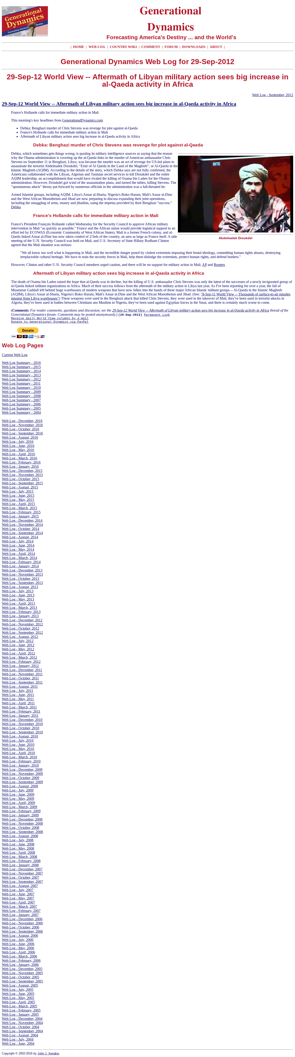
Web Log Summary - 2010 (21, 388)
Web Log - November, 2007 (22, 873)
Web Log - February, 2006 (21, 960)
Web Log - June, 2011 (18, 695)
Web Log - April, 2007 (18, 902)
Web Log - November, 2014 (22, 525)
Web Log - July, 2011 (17, 691)
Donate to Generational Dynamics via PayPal (49, 322)
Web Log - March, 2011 (19, 707)
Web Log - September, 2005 (22, 981)
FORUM (172, 47)
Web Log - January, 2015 (20, 516)
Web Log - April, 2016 (18, 454)
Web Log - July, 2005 (17, 989)
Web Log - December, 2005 (22, 969)
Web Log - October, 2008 (20, 828)
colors (80, 1054)
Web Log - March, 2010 (19, 757)
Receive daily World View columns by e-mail (49, 318)
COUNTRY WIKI (124, 47)
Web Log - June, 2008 (18, 844)
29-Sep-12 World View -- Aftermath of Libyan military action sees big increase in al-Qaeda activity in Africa (119, 104)
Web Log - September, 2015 (22, 483)
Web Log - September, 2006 (22, 931)
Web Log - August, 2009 (20, 786)
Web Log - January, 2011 (20, 716)
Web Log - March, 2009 (19, 807)
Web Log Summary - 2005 (21, 408)
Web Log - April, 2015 (18, 504)
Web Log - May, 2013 (18, 599)
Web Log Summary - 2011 (21, 383)
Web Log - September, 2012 (272, 95)
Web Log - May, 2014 (18, 549)
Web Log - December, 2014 (22, 520)
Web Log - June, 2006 (18, 944)
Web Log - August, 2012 (20, 637)
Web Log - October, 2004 (20, 1027)
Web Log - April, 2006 (18, 952)
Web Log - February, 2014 (21, 562)
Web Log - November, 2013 (22, 574)
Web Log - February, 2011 (21, 711)
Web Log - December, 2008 (22, 819)
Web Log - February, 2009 (21, 811)
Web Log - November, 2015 (22, 475)
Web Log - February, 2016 (21, 462)
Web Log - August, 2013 (20, 587)
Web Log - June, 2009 (18, 794)
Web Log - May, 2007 (18, 898)
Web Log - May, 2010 (18, 749)
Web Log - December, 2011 (22, 670)
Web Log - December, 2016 (22, 421)
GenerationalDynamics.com (82, 120)
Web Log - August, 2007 (20, 886)
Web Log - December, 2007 (22, 869)
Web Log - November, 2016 (22, 425)
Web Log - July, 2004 (17, 1039)
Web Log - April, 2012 (18, 653)
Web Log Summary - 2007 (21, 400)
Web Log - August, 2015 (20, 487)
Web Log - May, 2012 (18, 649)
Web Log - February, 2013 (21, 612)
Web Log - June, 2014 (18, 545)
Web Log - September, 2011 (22, 682)
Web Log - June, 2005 (18, 994)
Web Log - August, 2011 (20, 686)
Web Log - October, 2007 (20, 877)
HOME (78, 47)
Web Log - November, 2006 (22, 923)
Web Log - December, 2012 (22, 620)
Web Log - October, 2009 (20, 778)
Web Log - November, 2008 (22, 823)
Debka (16, 207)
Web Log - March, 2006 (19, 956)
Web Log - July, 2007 (17, 890)
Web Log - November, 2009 (22, 774)
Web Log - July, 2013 (17, 591)
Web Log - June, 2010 (18, 745)
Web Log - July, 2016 (17, 442)
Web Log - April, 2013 (18, 603)
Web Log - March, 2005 (19, 1006)
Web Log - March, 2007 (19, 906)
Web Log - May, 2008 (18, 848)
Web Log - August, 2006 (20, 936)
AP (204, 265)
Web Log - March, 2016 (19, 458)
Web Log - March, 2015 (19, 508)
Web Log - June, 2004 (18, 1043)
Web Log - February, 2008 (21, 861)
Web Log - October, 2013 (20, 579)
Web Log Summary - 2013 (21, 375)
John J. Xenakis (48, 1053)
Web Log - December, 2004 (22, 1019)
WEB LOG (96, 47)
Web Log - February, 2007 (21, 911)
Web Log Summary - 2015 (21, 367)
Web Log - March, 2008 (19, 857)
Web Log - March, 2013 (19, 608)
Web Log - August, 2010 (20, 736)
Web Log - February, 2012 (21, 662)
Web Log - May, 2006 (18, 948)
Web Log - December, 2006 (22, 919)
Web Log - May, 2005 (18, 998)
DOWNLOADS (193, 47)
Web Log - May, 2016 (18, 450)
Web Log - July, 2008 (17, 840)
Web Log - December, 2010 (22, 720)
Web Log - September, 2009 (22, 782)
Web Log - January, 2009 (20, 815)
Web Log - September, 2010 (22, 732)
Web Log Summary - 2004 (21, 412)
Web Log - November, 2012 (22, 624)
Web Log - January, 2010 (20, 765)
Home (71, 1054)
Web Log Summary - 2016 (21, 363)
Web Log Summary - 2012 (21, 379)
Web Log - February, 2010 (21, 761)
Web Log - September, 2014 (22, 533)
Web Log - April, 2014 (18, 554)
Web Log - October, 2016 (20, 429)
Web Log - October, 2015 (20, 479)
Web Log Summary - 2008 (21, 396)
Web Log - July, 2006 (17, 940)
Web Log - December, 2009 (22, 769)
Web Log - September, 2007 (22, 882)
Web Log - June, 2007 (18, 894)
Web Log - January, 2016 (20, 466)
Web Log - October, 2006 (20, 927)
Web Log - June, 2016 (18, 446)
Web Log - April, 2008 (18, 853)
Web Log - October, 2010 (20, 728)
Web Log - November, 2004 (22, 1023)
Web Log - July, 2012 (17, 641)
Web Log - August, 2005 (20, 985)
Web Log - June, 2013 (18, 595)
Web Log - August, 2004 (20, 1035)
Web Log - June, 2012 (18, 645)
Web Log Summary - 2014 (21, 371)
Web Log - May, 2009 (18, 799)
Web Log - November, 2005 (22, 973)
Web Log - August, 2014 (20, 537)
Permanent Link (157, 315)
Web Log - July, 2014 (17, 541)
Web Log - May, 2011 (18, 699)
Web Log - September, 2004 (22, 1031)
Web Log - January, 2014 (20, 566)
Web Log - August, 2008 (20, 836)
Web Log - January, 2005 (20, 1014)
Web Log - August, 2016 (20, 437)
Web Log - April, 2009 (18, 803)
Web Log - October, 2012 (20, 628)
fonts (88, 1054)
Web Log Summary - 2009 (21, 392)
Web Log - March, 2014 (19, 558)
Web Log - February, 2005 (21, 1010)
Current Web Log (14, 355)
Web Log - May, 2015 (18, 500)
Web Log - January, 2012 (20, 666)
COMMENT (151, 47)
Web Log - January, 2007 (20, 915)
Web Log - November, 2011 (22, 674)
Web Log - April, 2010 (18, 753)
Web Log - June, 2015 (18, 495)
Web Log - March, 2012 (19, 657)
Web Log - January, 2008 (20, 865)
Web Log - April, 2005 (18, 1002)
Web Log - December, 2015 (22, 471)
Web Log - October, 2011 (20, 678)
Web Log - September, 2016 (22, 433)
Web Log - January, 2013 (20, 616)
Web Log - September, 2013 (22, 583)
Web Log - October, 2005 (20, 977)
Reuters (219, 265)
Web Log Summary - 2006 (21, 404)
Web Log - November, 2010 (22, 724)
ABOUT (216, 47)
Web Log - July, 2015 (17, 491)
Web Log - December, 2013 (22, 570)
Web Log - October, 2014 (20, 529)
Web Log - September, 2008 (22, 832)
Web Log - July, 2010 (17, 740)
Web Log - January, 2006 (20, 965)
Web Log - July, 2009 (17, 790)
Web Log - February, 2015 (21, 512)
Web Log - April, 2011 (18, 703)
